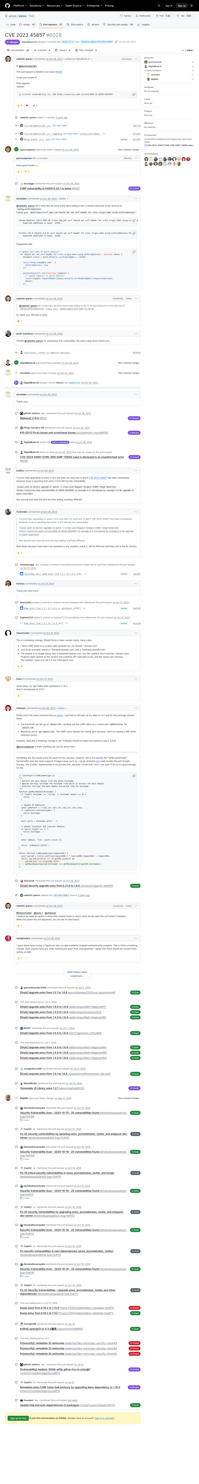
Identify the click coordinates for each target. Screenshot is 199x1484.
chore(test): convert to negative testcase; (47, 353)
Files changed (89, 50)
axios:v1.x (67, 42)
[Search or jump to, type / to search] (159, 5)
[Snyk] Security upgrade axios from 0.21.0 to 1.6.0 (66, 885)
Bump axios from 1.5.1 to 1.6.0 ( (41, 623)
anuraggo (29, 183)
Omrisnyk (29, 880)
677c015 (137, 134)
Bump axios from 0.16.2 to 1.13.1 (66, 1313)
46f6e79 (137, 353)
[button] (79, 58)
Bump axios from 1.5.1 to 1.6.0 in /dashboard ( (49, 608)
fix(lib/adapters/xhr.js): (37, 126)
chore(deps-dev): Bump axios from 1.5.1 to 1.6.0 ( (50, 574)
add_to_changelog (60, 442)
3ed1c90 (137, 608)
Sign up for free (18, 1418)
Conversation (21, 50)
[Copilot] (21, 1128)
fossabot (28, 1400)
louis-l (19, 678)
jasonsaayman (28, 149)
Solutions (35, 5)
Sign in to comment (104, 1418)
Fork (165, 16)
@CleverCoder (24, 913)
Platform (19, 5)
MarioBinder (30, 1083)
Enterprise (93, 5)
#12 (60, 623)
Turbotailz (21, 511)
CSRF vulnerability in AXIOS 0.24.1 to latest (50, 188)
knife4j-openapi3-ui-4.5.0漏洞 (51, 1328)
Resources (53, 5)
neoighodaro (23, 938)
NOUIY (27, 1028)
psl (97, 761)
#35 (79, 574)
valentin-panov (24, 59)
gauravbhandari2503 (35, 987)
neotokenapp (27, 564)
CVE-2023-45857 (60, 126)
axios (12, 16)
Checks (66, 50)
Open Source (73, 5)
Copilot (28, 1129)
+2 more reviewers (152, 70)
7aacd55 (137, 574)
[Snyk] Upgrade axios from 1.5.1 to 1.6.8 (68, 992)
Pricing (109, 5)
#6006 (58, 71)
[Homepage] (7, 5)
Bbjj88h (24, 1098)
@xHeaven (50, 913)
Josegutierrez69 (33, 1068)
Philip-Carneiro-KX (34, 427)
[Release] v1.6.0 (33, 418)
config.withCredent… (90, 134)
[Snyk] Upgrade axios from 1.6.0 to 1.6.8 (60, 1033)
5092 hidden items (77, 972)
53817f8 (137, 126)
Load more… (77, 976)
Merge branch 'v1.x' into (37, 139)
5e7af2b (137, 623)
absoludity (25, 602)
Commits (45, 50)
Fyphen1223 (26, 617)
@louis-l (38, 913)
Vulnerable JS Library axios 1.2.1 (52, 1088)
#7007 (77, 608)
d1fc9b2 (137, 139)
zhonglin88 (30, 1324)
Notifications (145, 16)
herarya (20, 583)
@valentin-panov (25, 205)
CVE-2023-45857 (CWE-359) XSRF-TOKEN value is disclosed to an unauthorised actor (170, 145)
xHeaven (20, 708)
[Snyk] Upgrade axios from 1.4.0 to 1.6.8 (63, 1006)
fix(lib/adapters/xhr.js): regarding (43, 134)
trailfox (20, 470)
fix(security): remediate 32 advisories (68, 1343)
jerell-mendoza (24, 333)
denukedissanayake (34, 1107)
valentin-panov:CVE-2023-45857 (97, 42)
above (60, 715)
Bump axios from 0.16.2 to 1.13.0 (67, 1307)
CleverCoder (23, 633)
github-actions (32, 413)
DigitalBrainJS (29, 41)
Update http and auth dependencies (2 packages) (67, 1405)
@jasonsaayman (28, 66)
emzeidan (21, 198)
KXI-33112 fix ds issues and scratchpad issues (64, 432)
